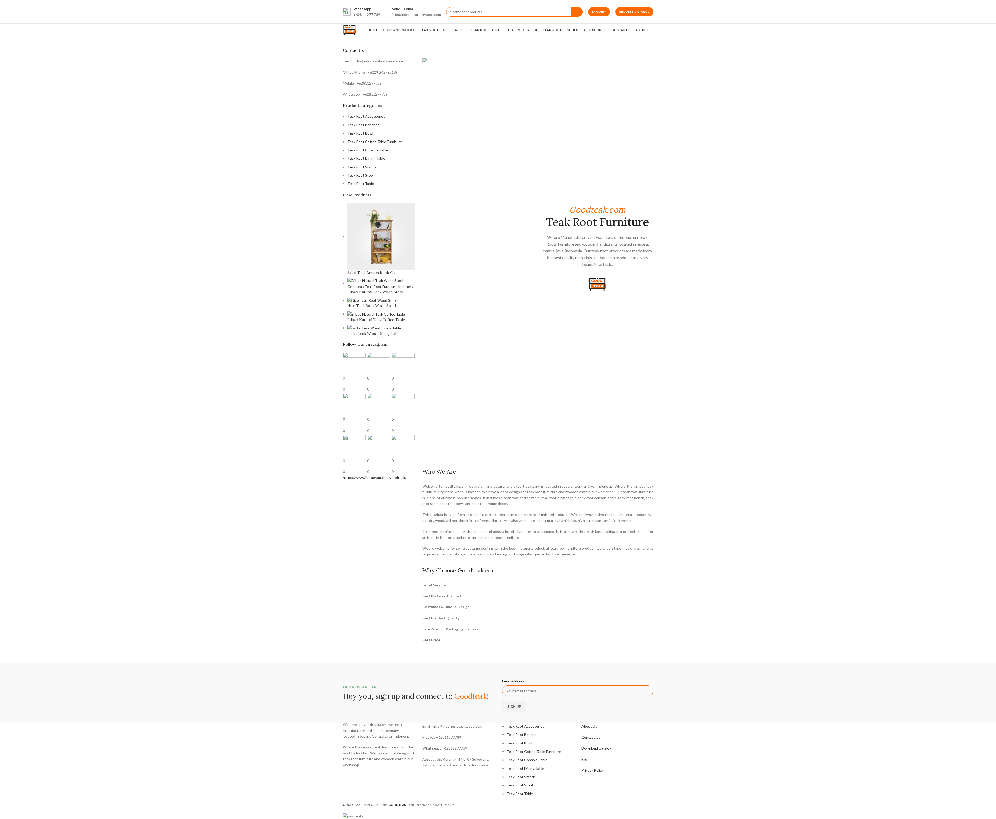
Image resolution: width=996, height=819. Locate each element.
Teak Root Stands (362, 167)
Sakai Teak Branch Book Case (372, 272)
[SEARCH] (577, 12)
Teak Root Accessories (366, 116)
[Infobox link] (361, 12)
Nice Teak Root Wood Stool (371, 305)
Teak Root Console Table (367, 150)
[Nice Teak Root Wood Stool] (372, 300)
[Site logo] (351, 30)
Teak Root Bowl (360, 133)
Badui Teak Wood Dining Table (373, 333)
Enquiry (599, 12)
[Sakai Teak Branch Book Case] (381, 236)
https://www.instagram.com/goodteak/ (374, 477)
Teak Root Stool (360, 175)
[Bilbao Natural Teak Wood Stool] (381, 283)
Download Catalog (596, 748)
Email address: (513, 681)
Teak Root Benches (363, 125)
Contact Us (590, 737)
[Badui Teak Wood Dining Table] (374, 327)
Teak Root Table (360, 183)
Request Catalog (634, 12)
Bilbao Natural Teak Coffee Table (376, 319)
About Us (589, 726)
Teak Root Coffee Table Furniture (374, 141)
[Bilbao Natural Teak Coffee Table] (376, 314)
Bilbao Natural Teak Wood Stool (375, 292)
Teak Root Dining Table (366, 158)
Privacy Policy (592, 770)
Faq (584, 759)
